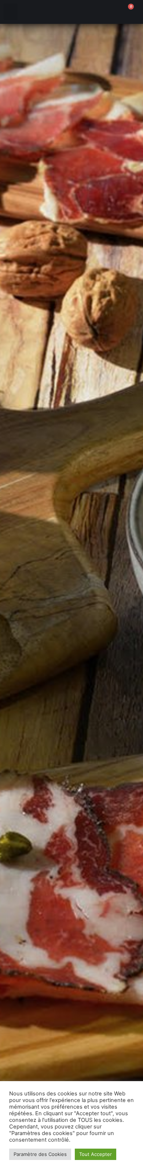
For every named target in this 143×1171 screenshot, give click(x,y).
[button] (11, 12)
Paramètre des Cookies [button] (40, 1154)
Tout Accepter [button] (95, 1154)
